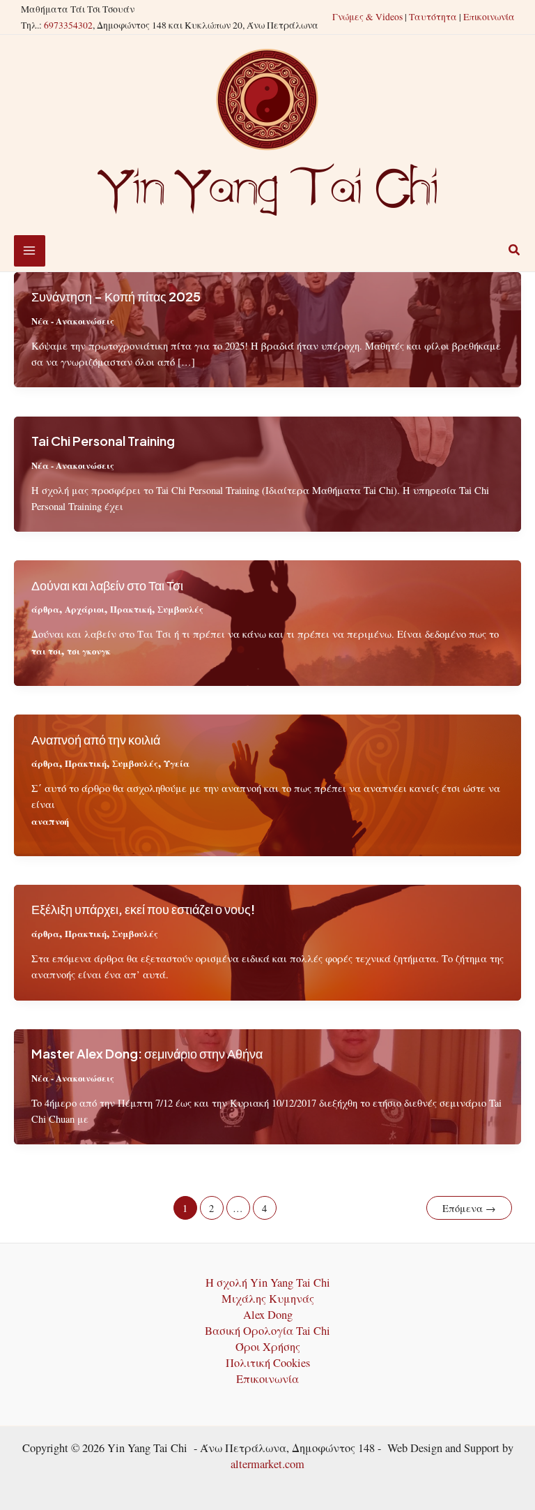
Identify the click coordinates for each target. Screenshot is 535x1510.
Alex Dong (268, 1314)
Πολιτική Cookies (268, 1362)
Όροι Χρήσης (267, 1346)
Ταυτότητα (433, 16)
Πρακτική (131, 609)
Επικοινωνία (489, 16)
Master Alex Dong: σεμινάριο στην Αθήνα (147, 1053)
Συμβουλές (180, 609)
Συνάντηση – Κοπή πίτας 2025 (116, 296)
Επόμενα (469, 1208)
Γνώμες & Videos (367, 16)
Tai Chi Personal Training (103, 441)
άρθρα (45, 609)
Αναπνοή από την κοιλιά (95, 739)
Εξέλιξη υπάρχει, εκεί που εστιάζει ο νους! (143, 909)
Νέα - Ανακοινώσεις (72, 321)
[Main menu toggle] (29, 251)
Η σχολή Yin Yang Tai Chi (268, 1282)
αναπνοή (50, 821)
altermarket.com (267, 1464)
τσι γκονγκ (89, 651)
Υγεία (176, 763)
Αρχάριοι (84, 609)
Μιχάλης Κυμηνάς (268, 1298)
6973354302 (68, 25)
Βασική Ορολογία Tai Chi (267, 1330)
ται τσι (46, 651)
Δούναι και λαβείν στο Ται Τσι (107, 585)
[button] (515, 251)
